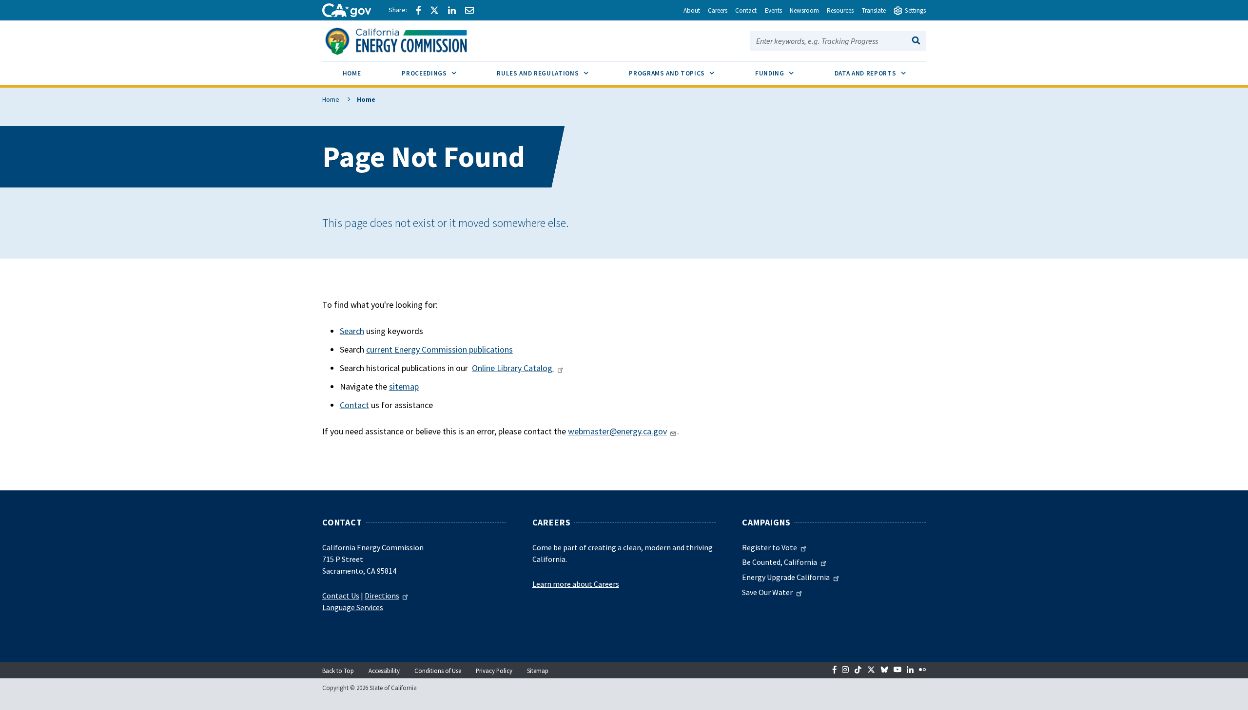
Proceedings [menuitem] (439, 73)
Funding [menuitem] (784, 73)
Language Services (352, 607)
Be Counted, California (779, 562)
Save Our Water (767, 592)
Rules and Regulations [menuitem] (552, 73)
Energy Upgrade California (786, 577)
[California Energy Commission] (408, 40)
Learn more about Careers (575, 584)
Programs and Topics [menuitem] (682, 73)
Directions (382, 595)
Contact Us (340, 595)
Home (330, 99)
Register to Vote (769, 547)
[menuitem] (351, 75)
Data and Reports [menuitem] (880, 73)
